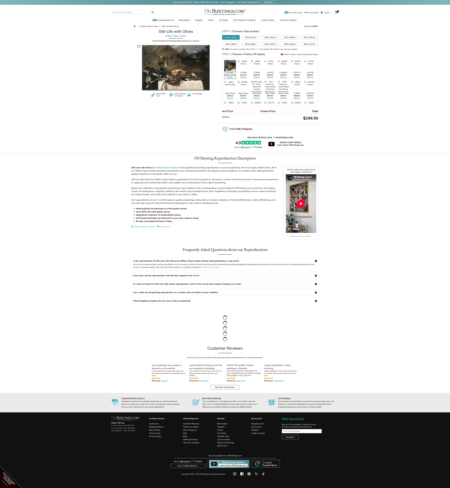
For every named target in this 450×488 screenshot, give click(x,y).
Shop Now (268, 2)
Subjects (199, 20)
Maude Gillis (240, 381)
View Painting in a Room (180, 95)
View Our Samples (288, 20)
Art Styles (223, 20)
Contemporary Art (165, 20)
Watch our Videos (191, 427)
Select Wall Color (160, 95)
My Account (256, 427)
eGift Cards (222, 446)
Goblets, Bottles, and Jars (144, 226)
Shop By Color (223, 436)
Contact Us (154, 423)
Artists (211, 20)
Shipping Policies (156, 427)
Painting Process (190, 439)
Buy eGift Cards (295, 12)
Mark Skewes (204, 381)
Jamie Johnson (279, 381)
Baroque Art (164, 226)
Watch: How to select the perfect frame (301, 54)
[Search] (153, 12)
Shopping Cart (257, 423)
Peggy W (164, 381)
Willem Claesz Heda (175, 36)
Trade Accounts (258, 433)
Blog (185, 436)
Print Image (197, 94)
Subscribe (289, 437)
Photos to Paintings (225, 442)
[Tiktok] (263, 474)
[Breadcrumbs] (135, 26)
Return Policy (154, 430)
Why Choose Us (190, 430)
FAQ (185, 433)
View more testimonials (224, 387)
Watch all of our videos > (301, 236)
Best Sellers (184, 20)
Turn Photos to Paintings (244, 20)
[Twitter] (256, 474)
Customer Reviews (191, 423)
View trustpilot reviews (187, 466)
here (257, 49)
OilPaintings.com (205, 474)
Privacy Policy (155, 436)
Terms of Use (154, 433)
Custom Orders (267, 20)
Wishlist (254, 430)
